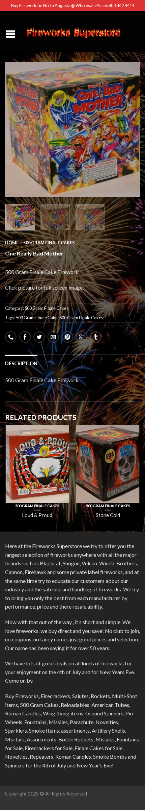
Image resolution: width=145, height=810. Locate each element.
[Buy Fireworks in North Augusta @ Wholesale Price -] (73, 31)
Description (21, 363)
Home (12, 242)
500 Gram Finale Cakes (49, 242)
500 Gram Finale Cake (37, 317)
